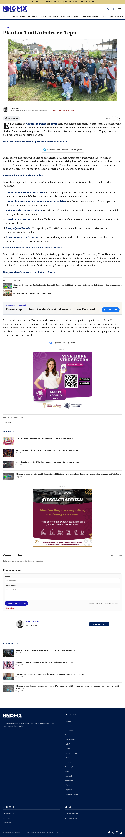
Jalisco (67, 785)
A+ (120, 118)
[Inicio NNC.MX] (15, 9)
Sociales (68, 762)
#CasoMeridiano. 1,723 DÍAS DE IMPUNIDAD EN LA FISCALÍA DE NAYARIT (62, 2)
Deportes (68, 790)
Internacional (70, 740)
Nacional (68, 776)
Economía (69, 726)
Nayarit (7, 27)
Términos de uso (71, 818)
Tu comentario (10, 586)
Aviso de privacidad (72, 814)
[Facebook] (109, 832)
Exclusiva (68, 735)
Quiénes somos (8, 814)
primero (8, 422)
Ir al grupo (112, 310)
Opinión (68, 744)
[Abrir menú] (119, 9)
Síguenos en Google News (64, 343)
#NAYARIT (33, 17)
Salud (67, 758)
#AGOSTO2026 (18, 17)
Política (68, 749)
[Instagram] (116, 832)
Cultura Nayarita (71, 794)
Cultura (68, 721)
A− (114, 118)
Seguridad (69, 781)
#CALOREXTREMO (90, 17)
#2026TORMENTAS (69, 17)
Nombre (8, 576)
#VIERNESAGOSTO (49, 17)
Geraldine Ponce (36, 123)
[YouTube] (120, 832)
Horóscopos (69, 799)
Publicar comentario (16, 603)
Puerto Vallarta (71, 753)
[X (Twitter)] (113, 832)
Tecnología (69, 767)
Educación (69, 730)
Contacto (6, 818)
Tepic (54, 123)
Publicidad (7, 823)
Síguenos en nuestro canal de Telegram (64, 150)
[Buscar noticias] (4, 16)
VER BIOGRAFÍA (97, 624)
